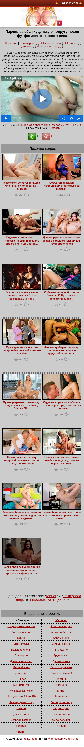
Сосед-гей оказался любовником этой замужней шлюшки (62, 185)
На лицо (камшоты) (21, 702)
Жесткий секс (21, 667)
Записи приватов (61, 667)
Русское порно (21, 714)
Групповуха (61, 655)
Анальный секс (21, 632)
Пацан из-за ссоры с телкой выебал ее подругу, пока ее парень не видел (61, 460)
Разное (21, 708)
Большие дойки (61, 643)
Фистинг (21, 731)
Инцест (21, 678)
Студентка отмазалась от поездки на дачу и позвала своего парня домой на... (22, 240)
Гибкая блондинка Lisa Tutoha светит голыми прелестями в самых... (62, 515)
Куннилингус (21, 684)
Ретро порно (61, 708)
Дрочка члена (61, 661)
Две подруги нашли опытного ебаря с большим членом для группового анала (62, 240)
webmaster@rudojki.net (63, 738)
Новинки (10, 43)
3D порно (61, 620)
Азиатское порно (61, 626)
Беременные (61, 637)
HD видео (71, 43)
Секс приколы (61, 714)
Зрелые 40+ (21, 673)
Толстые (21, 725)
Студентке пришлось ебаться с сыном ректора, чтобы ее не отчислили (62, 405)
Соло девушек (61, 719)
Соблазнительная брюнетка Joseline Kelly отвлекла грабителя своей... (61, 295)
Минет (23, 124)
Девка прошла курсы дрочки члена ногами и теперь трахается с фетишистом (22, 570)
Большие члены (21, 649)
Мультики (61, 696)
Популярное (28, 43)
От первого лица (39, 124)
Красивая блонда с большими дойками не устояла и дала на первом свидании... (22, 515)
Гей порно (21, 655)
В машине (61, 649)
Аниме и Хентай (61, 632)
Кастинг (61, 678)
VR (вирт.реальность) (21, 626)
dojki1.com (30, 738)
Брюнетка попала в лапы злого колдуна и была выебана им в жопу (22, 295)
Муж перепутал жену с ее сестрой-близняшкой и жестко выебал (22, 350)
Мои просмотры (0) (49, 46)
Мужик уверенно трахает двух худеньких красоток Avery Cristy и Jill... (22, 405)
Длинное (27, 46)
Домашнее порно (21, 661)
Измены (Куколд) (61, 673)
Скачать (54, 127)
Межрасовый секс (21, 690)
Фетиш (61, 725)
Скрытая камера (21, 719)
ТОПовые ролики (50, 43)
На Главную (21, 620)
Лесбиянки (61, 684)
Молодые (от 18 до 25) (66, 124)
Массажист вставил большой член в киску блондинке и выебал (21, 185)
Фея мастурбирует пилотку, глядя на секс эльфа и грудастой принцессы (61, 350)
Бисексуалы (21, 643)
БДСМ (21, 637)
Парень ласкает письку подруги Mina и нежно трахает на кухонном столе (22, 460)
